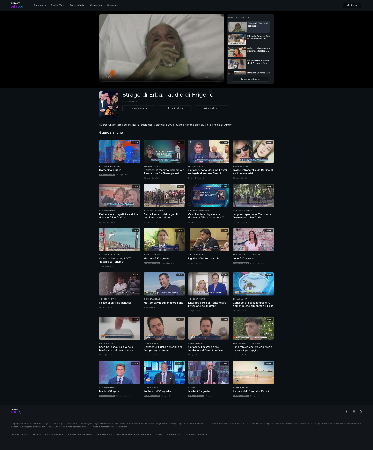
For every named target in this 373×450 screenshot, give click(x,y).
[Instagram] (354, 411)
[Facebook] (346, 411)
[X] (361, 411)
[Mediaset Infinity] (16, 5)
